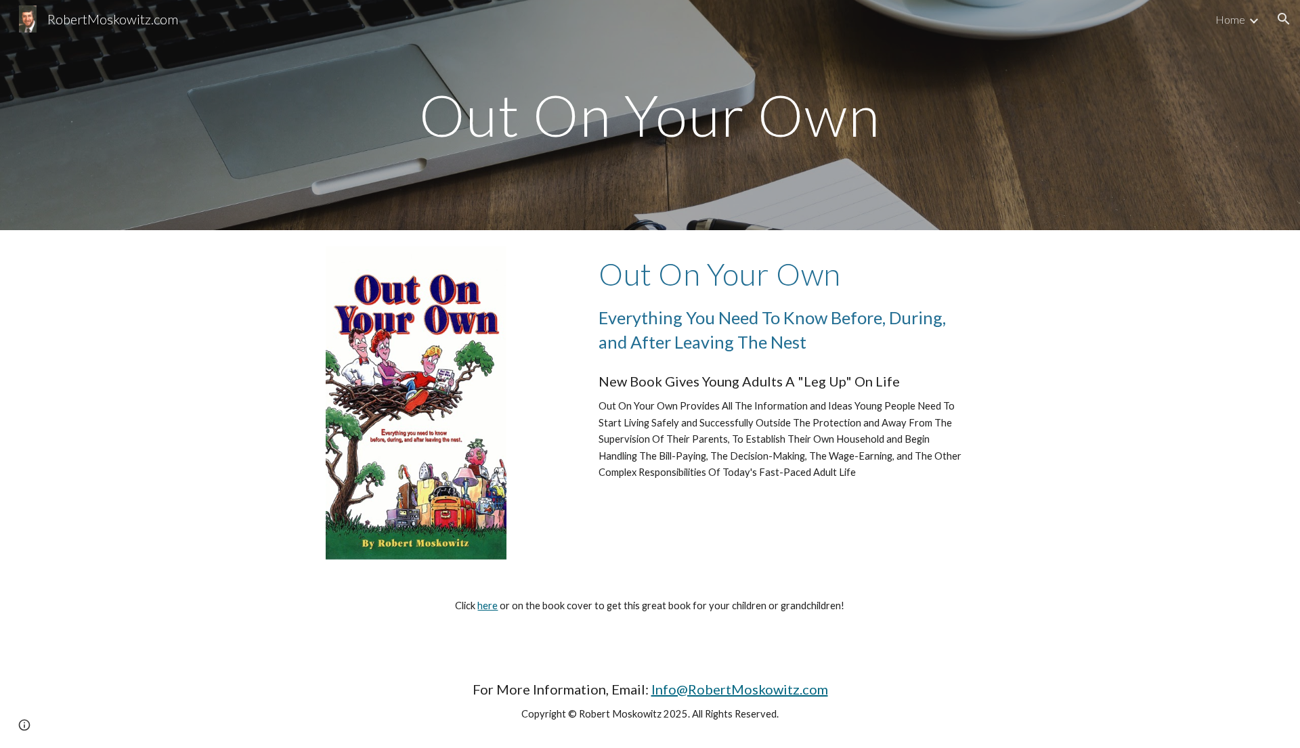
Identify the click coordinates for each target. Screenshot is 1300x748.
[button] (1284, 19)
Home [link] (1230, 19)
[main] (650, 115)
